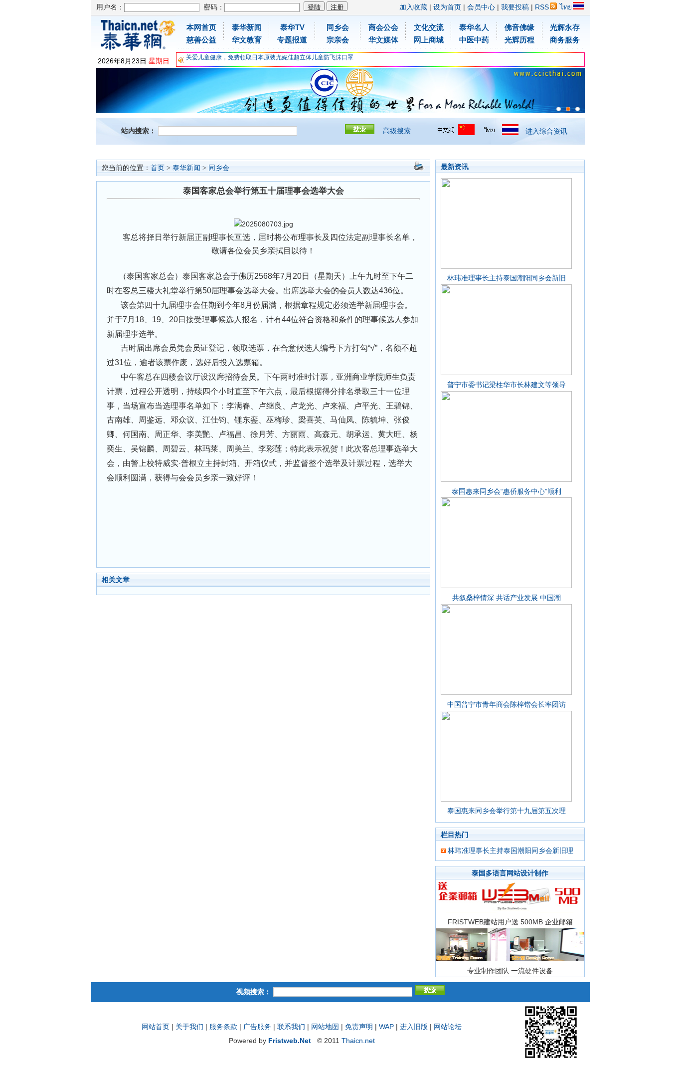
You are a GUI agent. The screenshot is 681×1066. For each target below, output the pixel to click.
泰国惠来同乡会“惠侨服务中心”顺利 (506, 491)
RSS (542, 7)
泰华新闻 (186, 168)
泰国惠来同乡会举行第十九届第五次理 (506, 811)
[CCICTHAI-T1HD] (568, 109)
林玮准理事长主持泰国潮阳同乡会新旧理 (510, 850)
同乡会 (218, 168)
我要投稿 (515, 7)
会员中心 (481, 7)
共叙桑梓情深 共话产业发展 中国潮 (506, 598)
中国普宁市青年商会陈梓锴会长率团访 (506, 704)
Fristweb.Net (289, 1041)
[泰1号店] (577, 109)
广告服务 (257, 1027)
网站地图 (325, 1027)
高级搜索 (397, 131)
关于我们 (189, 1027)
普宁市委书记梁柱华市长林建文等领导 (506, 385)
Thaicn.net (358, 1041)
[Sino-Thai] (558, 109)
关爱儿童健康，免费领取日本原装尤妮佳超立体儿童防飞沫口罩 (269, 57)
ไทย (566, 7)
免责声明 (359, 1027)
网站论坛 (448, 1027)
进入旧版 (414, 1027)
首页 (158, 168)
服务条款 (223, 1027)
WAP (386, 1027)
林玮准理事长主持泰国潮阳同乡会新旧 (506, 278)
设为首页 (447, 7)
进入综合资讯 (546, 131)
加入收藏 (413, 7)
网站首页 (156, 1027)
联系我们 (291, 1027)
